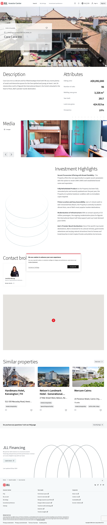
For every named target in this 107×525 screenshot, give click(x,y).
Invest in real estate (43, 497)
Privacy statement (8, 522)
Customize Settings (33, 267)
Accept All (73, 267)
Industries (40, 509)
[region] (53, 262)
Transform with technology (44, 506)
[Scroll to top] (102, 480)
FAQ (4, 494)
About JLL (74, 494)
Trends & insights (42, 512)
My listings (5, 500)
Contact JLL (75, 497)
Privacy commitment (21, 522)
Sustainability (75, 500)
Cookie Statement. (33, 262)
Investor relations (76, 503)
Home (4, 480)
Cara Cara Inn (22, 480)
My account (6, 497)
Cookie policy (43, 522)
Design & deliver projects (44, 503)
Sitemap (5, 506)
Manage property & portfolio (45, 500)
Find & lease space (42, 494)
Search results (12, 480)
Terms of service (33, 522)
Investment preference (9, 503)
